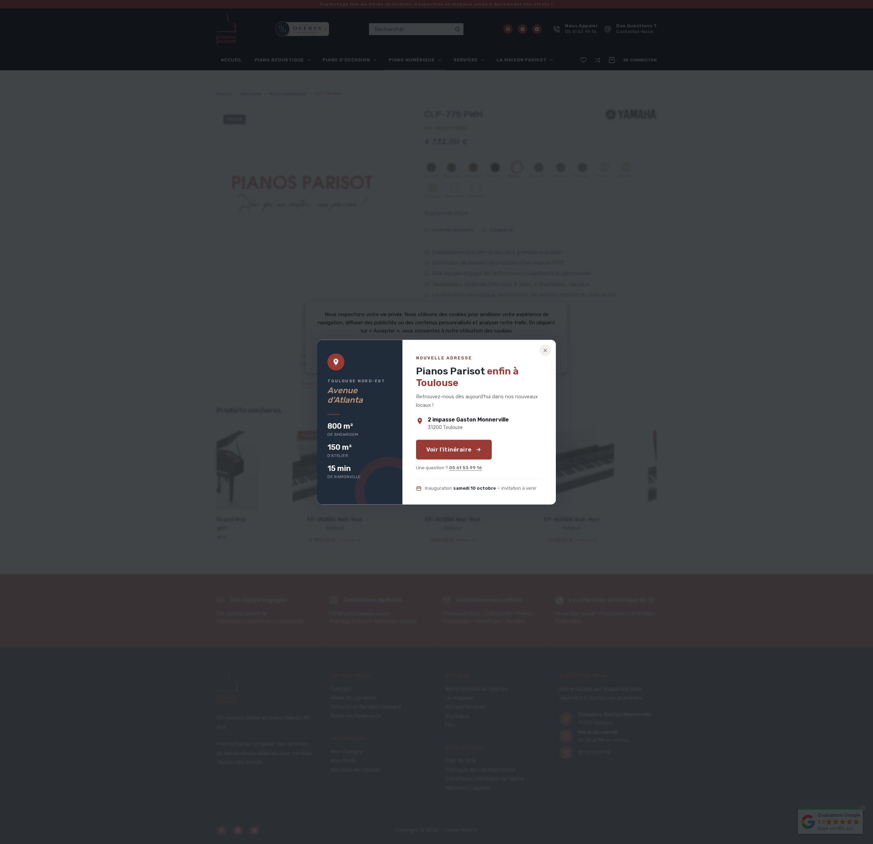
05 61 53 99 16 (465, 467)
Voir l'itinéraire (448, 449)
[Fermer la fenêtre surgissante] (545, 350)
